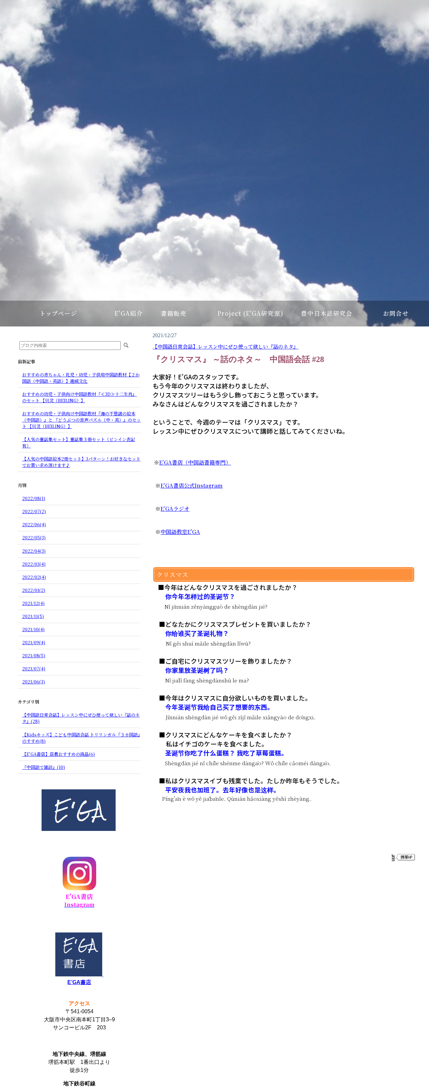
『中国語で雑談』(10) (43, 767)
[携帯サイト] (403, 857)
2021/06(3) (33, 681)
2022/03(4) (34, 564)
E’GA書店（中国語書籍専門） (195, 462)
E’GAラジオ (175, 508)
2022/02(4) (34, 577)
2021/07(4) (33, 668)
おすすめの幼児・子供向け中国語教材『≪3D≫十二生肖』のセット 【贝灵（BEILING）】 (79, 397)
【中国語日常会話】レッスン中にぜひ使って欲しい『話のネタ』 (225, 346)
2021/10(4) (33, 629)
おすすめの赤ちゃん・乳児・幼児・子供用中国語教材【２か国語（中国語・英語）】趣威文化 (81, 377)
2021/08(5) (33, 655)
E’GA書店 (79, 982)
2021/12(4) (33, 603)
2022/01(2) (33, 590)
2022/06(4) (34, 524)
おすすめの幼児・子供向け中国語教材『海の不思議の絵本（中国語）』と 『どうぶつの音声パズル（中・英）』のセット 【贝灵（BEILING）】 (81, 419)
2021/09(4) (33, 642)
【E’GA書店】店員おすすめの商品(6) (58, 754)
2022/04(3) (34, 551)
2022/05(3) (34, 537)
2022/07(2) (34, 511)
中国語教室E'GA (180, 532)
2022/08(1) (33, 498)
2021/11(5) (33, 616)
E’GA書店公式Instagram (192, 485)
